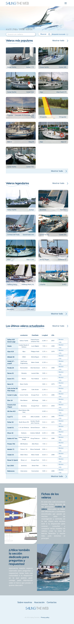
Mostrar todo (58, 40)
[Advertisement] (37, 14)
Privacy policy (45, 617)
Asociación (39, 602)
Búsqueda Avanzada (58, 34)
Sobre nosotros (25, 602)
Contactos (51, 602)
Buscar (43, 34)
